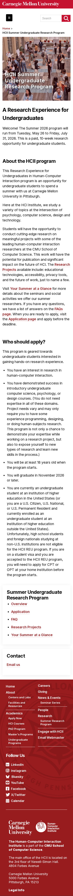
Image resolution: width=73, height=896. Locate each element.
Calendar (17, 801)
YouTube (17, 783)
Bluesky (17, 777)
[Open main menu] (9, 17)
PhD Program (16, 728)
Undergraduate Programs (18, 741)
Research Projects (26, 627)
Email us (13, 665)
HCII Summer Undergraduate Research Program (33, 32)
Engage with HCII (50, 731)
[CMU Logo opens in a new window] (36, 4)
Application (20, 612)
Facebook (18, 789)
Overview (19, 604)
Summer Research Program (52, 722)
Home (6, 28)
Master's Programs (20, 734)
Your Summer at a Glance (31, 288)
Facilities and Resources (16, 704)
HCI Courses (16, 723)
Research (45, 716)
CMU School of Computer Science (36, 848)
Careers (44, 686)
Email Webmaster (51, 737)
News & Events (49, 698)
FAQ (14, 619)
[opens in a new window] (22, 822)
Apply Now (15, 718)
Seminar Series (50, 702)
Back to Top (55, 889)
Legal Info (16, 890)
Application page (22, 319)
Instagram (18, 771)
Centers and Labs (19, 697)
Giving (42, 692)
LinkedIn (17, 765)
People (43, 710)
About (10, 692)
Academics (14, 713)
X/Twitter (18, 795)
